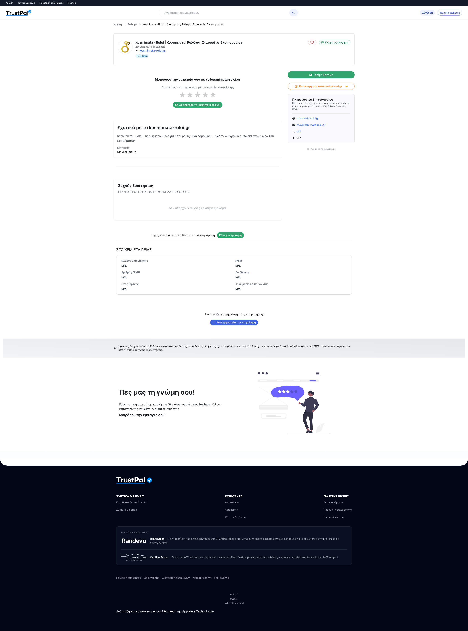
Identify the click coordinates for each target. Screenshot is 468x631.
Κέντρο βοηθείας (26, 2)
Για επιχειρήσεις (450, 12)
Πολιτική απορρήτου (128, 577)
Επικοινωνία (221, 577)
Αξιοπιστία (231, 509)
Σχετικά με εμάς (126, 509)
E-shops (132, 24)
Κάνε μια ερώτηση (230, 235)
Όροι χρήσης (151, 577)
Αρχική (9, 2)
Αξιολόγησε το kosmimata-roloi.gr (199, 104)
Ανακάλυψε (232, 502)
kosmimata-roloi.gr (153, 50)
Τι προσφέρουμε (334, 502)
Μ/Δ (298, 131)
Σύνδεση (427, 12)
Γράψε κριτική (323, 75)
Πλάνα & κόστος (334, 517)
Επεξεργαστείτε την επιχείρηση (236, 322)
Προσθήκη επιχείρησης (51, 2)
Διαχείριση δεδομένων (176, 577)
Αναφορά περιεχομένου (323, 148)
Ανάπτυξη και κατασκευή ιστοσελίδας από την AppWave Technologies (165, 611)
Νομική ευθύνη (202, 577)
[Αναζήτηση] (293, 12)
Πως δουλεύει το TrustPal (131, 502)
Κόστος (72, 2)
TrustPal (234, 598)
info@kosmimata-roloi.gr (310, 124)
